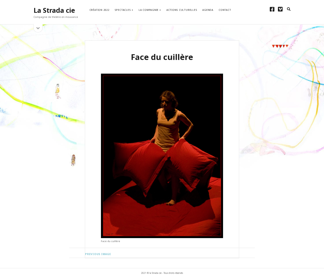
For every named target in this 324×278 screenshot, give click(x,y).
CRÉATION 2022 (99, 9)
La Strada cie (54, 10)
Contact (225, 9)
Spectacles (123, 9)
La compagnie (148, 9)
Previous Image (98, 254)
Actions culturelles (181, 9)
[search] (289, 9)
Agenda (207, 9)
